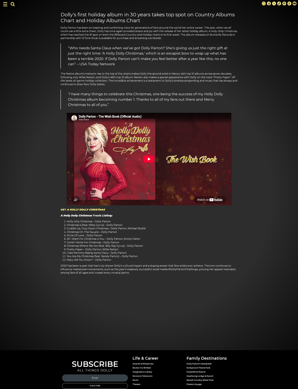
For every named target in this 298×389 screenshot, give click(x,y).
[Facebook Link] (269, 3)
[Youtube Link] (294, 3)
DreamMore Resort (196, 372)
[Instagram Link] (264, 3)
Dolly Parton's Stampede (199, 364)
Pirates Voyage (194, 384)
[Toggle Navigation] (5, 4)
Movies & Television (142, 376)
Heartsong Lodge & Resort (200, 376)
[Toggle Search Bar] (13, 4)
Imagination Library (142, 372)
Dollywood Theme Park (198, 368)
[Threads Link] (289, 3)
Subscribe (95, 386)
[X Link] (274, 3)
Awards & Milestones (143, 364)
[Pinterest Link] (284, 3)
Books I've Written (142, 368)
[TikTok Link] (279, 3)
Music (136, 380)
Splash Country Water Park (200, 380)
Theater (136, 384)
